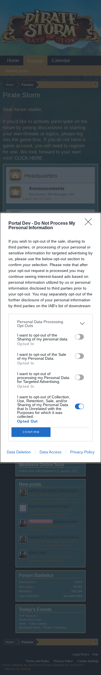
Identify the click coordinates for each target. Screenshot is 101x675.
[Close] (90, 223)
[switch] (79, 337)
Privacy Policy (82, 452)
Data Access (50, 452)
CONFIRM (31, 432)
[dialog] (50, 338)
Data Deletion (19, 452)
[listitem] (50, 324)
